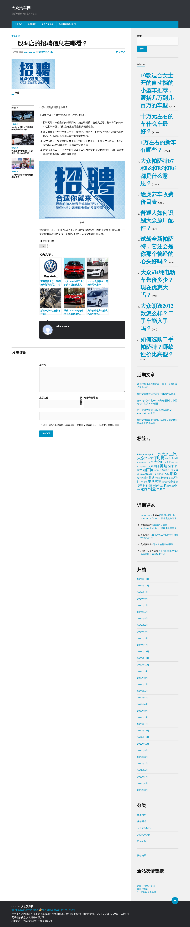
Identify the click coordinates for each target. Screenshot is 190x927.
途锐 (138, 490)
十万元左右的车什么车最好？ (157, 123)
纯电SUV (165, 482)
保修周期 (141, 821)
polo (151, 454)
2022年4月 (142, 783)
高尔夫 (161, 489)
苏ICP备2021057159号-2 (25, 910)
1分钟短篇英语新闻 (146, 892)
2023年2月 (142, 717)
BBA (139, 454)
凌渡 (167, 459)
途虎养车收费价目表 (157, 198)
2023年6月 (142, 691)
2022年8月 (142, 757)
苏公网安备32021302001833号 (58, 910)
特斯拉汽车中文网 (146, 886)
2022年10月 (143, 744)
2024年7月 (142, 605)
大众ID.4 (169, 462)
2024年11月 (143, 579)
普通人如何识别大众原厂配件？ (157, 220)
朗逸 (173, 474)
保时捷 (159, 458)
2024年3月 (142, 632)
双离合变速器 (141, 462)
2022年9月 (142, 750)
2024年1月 (142, 645)
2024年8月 (142, 599)
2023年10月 (143, 665)
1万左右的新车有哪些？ (158, 146)
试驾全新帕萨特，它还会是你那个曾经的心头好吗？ (157, 249)
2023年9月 (142, 671)
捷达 (173, 470)
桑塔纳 (141, 478)
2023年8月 (142, 678)
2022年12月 (143, 731)
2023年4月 (142, 704)
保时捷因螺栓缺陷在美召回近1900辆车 (156, 394)
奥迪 (164, 466)
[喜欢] (42, 246)
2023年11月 (143, 658)
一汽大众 (162, 454)
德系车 (166, 470)
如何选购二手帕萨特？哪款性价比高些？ (157, 346)
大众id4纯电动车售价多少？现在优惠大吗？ (157, 283)
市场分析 (18, 24)
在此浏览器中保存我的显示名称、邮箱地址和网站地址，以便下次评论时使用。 (82, 425)
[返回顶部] (175, 900)
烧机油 (171, 478)
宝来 (171, 466)
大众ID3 (144, 466)
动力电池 (173, 458)
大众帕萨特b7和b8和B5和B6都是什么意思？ (158, 171)
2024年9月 (142, 592)
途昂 (169, 486)
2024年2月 (142, 638)
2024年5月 (142, 618)
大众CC (150, 462)
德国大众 (158, 470)
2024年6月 (142, 612)
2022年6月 (142, 770)
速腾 (144, 489)
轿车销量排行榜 (151, 485)
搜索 (139, 36)
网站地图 (141, 855)
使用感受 (32, 24)
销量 (152, 489)
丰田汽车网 (142, 889)
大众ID (158, 462)
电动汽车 (154, 481)
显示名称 (43, 398)
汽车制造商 (162, 478)
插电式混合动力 (147, 474)
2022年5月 (142, 777)
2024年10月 (143, 586)
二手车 (149, 458)
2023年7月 (142, 684)
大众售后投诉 (143, 828)
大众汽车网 (21, 8)
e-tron (145, 455)
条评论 (42, 365)
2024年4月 (142, 625)
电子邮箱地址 (91, 398)
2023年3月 (142, 711)
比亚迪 (150, 477)
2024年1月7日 (46, 52)
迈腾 (163, 485)
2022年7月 (142, 764)
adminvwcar (30, 52)
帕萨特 (147, 470)
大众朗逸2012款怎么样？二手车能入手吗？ (157, 316)
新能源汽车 (162, 474)
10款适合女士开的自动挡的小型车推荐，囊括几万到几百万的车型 (157, 90)
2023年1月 (142, 724)
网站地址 (81, 401)
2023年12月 (143, 651)
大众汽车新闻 (47, 24)
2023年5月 (142, 698)
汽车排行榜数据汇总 (68, 24)
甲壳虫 (144, 482)
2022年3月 (142, 790)
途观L (174, 485)
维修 (172, 481)
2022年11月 (143, 737)
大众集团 (153, 466)
